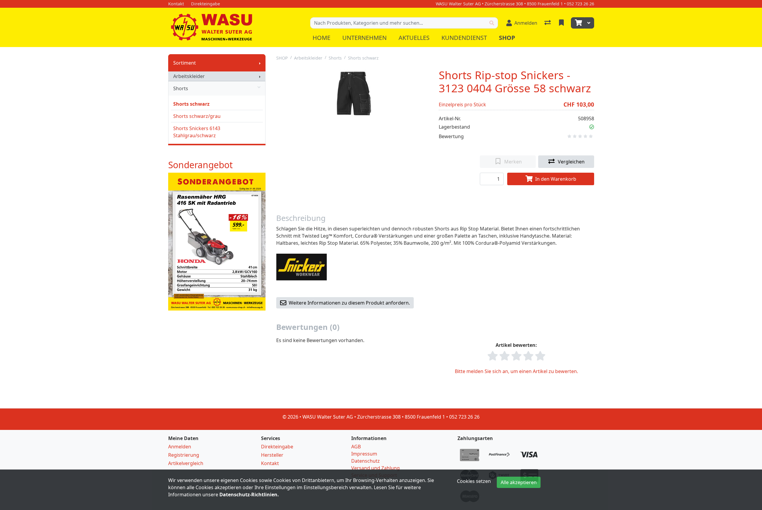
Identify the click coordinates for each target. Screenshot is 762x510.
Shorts (180, 88)
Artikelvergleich (185, 463)
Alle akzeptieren (519, 482)
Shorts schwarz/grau (197, 116)
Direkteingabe (277, 446)
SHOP (282, 58)
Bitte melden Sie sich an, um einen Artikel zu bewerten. (516, 371)
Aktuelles (414, 38)
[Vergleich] (548, 23)
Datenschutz (365, 461)
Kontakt (270, 463)
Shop (507, 38)
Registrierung (183, 455)
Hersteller (272, 455)
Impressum (364, 453)
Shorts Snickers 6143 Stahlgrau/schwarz (196, 132)
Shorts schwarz (191, 104)
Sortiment (184, 63)
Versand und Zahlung (375, 468)
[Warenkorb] (578, 23)
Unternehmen (364, 38)
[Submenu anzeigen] (259, 62)
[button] (591, 127)
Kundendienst (464, 38)
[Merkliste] (562, 23)
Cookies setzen (474, 481)
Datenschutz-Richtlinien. (249, 494)
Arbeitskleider (189, 76)
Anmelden (179, 446)
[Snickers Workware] (301, 266)
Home (321, 38)
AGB (356, 446)
